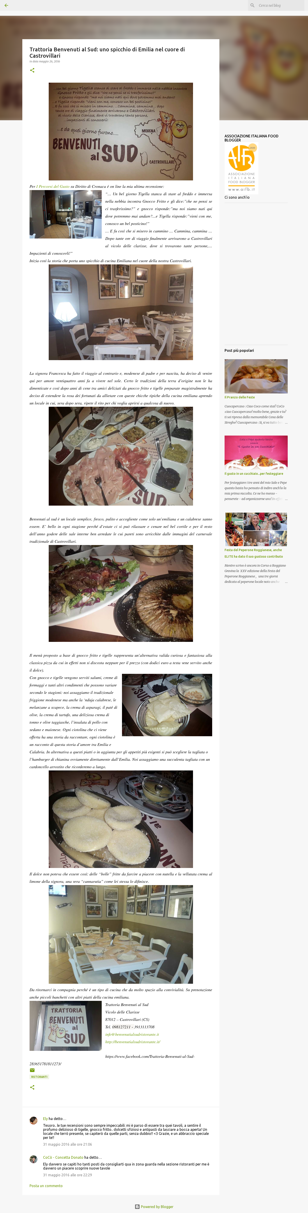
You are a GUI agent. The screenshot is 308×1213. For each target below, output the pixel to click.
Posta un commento (46, 1186)
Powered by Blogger (156, 1207)
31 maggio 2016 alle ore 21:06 (67, 1144)
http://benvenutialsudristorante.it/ (132, 1041)
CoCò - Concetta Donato (63, 1157)
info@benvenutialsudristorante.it (132, 1034)
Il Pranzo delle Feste (240, 397)
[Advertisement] (256, 273)
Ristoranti (39, 1076)
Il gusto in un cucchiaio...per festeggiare (254, 473)
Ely (45, 1119)
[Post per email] (32, 1071)
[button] (32, 71)
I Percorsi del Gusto (52, 186)
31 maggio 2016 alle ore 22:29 (67, 1175)
